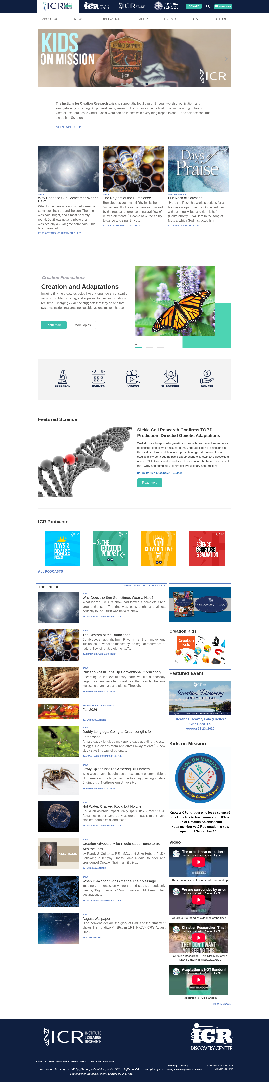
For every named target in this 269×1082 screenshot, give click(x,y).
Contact (198, 1069)
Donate (194, 6)
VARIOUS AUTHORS (96, 720)
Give (196, 19)
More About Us (69, 127)
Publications (111, 19)
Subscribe (224, 6)
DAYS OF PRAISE (177, 194)
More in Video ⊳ (222, 1004)
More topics (83, 325)
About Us (50, 19)
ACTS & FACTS (141, 585)
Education (108, 1061)
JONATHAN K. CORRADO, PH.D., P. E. (104, 616)
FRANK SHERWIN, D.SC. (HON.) (101, 654)
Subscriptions (183, 1069)
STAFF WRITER (93, 937)
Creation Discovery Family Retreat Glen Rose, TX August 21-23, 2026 (200, 723)
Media (143, 19)
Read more (150, 482)
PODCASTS (158, 585)
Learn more (54, 325)
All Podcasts (50, 571)
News (79, 19)
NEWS (41, 194)
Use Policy (172, 1065)
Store (221, 19)
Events (170, 19)
